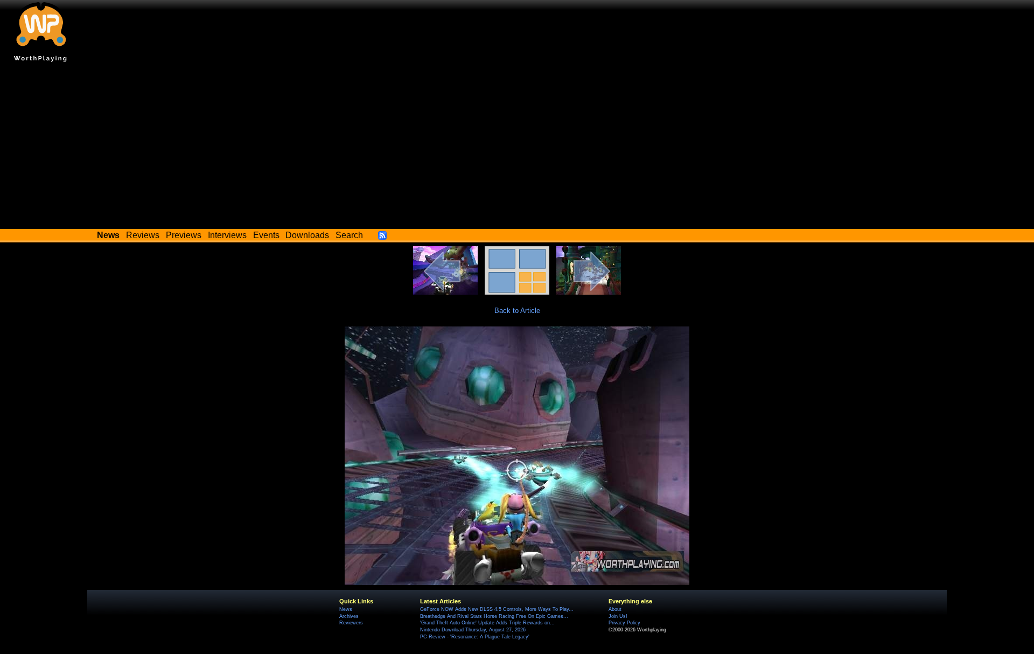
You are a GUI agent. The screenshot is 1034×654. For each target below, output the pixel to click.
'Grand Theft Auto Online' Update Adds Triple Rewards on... (487, 622)
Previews (183, 235)
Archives (349, 616)
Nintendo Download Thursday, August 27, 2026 (473, 629)
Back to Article (517, 311)
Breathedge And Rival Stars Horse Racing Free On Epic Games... (494, 616)
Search (349, 235)
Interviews (227, 235)
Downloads (307, 235)
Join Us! (618, 616)
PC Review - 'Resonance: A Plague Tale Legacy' (474, 636)
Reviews (142, 235)
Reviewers (351, 622)
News (345, 609)
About (615, 609)
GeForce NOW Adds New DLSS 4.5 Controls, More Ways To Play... (497, 609)
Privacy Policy (624, 622)
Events (266, 235)
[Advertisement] (517, 148)
